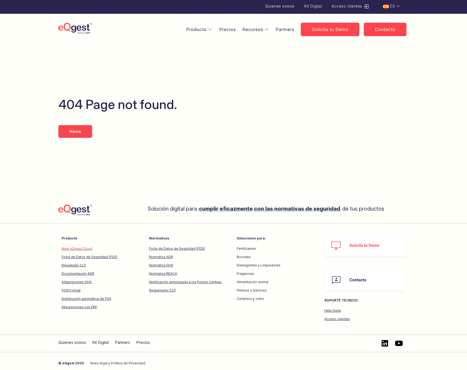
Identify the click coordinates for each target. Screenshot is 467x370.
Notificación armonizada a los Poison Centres (185, 282)
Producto (197, 29)
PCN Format (71, 290)
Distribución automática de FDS (86, 299)
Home (75, 131)
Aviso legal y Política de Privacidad (117, 363)
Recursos (253, 29)
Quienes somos (280, 6)
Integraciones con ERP (79, 307)
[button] (392, 6)
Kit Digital (313, 6)
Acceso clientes (347, 6)
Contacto (385, 29)
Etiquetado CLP (74, 265)
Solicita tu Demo (330, 29)
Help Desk (332, 311)
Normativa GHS (161, 265)
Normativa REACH (163, 274)
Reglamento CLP (162, 290)
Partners (285, 29)
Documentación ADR (78, 274)
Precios (227, 29)
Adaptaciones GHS (77, 282)
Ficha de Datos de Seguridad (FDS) (89, 257)
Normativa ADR (161, 257)
